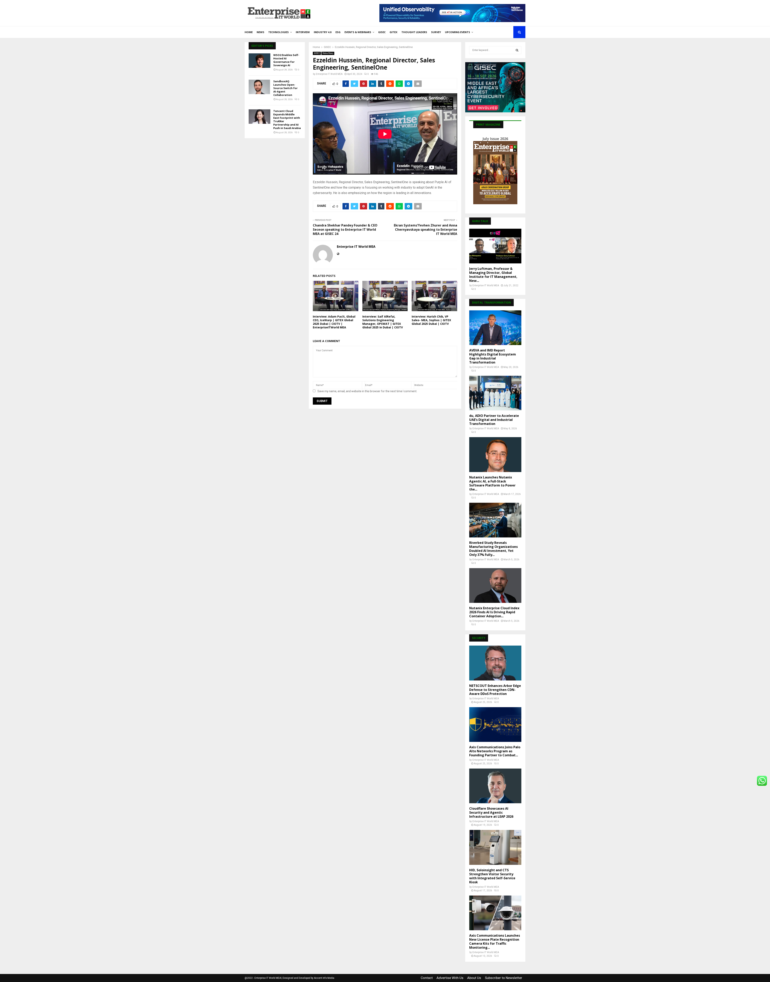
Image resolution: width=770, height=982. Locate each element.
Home (249, 32)
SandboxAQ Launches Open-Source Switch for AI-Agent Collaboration (285, 88)
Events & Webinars (357, 32)
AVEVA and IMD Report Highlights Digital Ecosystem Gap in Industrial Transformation (492, 356)
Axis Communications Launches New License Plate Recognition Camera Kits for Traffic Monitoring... (494, 941)
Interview (303, 32)
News (260, 32)
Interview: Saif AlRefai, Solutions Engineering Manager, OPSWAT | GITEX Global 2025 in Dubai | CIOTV (382, 322)
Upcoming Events (457, 32)
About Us (474, 978)
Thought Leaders (414, 32)
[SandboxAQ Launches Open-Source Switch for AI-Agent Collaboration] (259, 87)
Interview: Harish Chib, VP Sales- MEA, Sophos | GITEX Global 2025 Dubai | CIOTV (431, 320)
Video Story (327, 53)
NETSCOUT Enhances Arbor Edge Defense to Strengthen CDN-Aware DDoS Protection (495, 689)
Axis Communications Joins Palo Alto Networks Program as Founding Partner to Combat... (494, 751)
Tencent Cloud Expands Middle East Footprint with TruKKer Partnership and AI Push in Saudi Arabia (287, 119)
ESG (337, 32)
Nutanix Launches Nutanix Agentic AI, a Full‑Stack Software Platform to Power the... (492, 483)
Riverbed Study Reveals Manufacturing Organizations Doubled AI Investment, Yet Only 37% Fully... (493, 548)
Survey (436, 32)
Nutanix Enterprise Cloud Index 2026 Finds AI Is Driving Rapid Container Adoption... (494, 612)
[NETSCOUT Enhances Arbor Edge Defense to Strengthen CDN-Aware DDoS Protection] (495, 663)
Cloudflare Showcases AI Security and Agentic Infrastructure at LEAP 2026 (491, 812)
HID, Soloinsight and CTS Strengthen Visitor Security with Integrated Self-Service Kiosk (492, 876)
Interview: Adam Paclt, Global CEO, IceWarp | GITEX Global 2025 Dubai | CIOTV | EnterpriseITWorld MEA (334, 322)
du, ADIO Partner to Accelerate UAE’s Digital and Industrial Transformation (494, 419)
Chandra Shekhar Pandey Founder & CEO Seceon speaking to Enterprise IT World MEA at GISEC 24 (345, 229)
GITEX (393, 32)
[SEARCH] (517, 50)
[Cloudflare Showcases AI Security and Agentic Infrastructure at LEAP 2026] (495, 786)
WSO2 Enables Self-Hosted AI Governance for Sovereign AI (286, 60)
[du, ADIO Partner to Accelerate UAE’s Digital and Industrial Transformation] (495, 393)
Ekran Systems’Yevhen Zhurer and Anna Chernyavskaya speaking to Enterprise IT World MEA (425, 229)
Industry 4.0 (322, 32)
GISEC (382, 32)
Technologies (278, 32)
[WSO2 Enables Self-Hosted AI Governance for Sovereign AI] (259, 60)
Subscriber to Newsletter (503, 978)
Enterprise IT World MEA (329, 74)
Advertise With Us (450, 978)
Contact (427, 978)
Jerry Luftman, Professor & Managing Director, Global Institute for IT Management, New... (493, 274)
